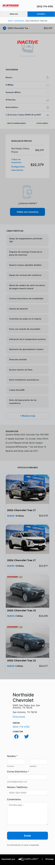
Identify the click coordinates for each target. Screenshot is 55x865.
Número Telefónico (17, 787)
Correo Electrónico (18, 771)
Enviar (27, 835)
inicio (10, 21)
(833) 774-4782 (45, 6)
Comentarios (14, 799)
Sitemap (48, 859)
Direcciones (19, 716)
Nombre (12, 756)
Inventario (19, 21)
